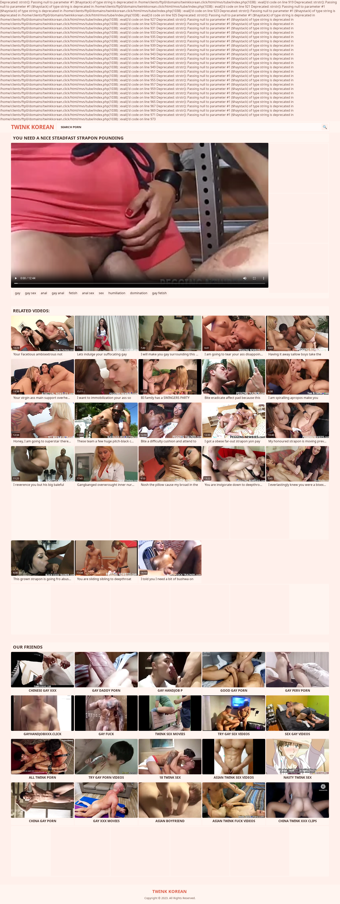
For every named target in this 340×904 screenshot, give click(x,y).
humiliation (116, 293)
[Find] (325, 127)
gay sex (30, 293)
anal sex (88, 293)
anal (44, 293)
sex (101, 293)
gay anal (58, 293)
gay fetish (159, 293)
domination (138, 293)
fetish (73, 293)
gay (17, 293)
